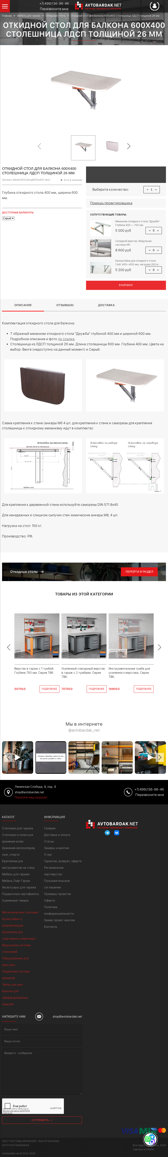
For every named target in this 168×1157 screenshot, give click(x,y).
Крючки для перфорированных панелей (15, 997)
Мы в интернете (84, 727)
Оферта (49, 900)
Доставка (106, 305)
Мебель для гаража (16, 874)
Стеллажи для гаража (17, 828)
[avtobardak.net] (95, 8)
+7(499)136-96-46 (54, 4)
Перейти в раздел (139, 571)
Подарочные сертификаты (20, 894)
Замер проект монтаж (59, 920)
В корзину (126, 285)
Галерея (49, 828)
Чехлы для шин (12, 984)
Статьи (49, 841)
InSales (150, 1149)
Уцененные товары (15, 900)
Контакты (50, 926)
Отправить (41, 1120)
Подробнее (49, 688)
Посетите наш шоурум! (31, 797)
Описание (23, 305)
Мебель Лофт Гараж (16, 880)
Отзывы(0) (65, 305)
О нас (48, 854)
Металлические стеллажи (20, 912)
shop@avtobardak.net (67, 1016)
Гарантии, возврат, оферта (63, 861)
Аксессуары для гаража (19, 887)
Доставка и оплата (57, 835)
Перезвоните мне (54, 9)
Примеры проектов (57, 894)
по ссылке (66, 339)
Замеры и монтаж (56, 848)
